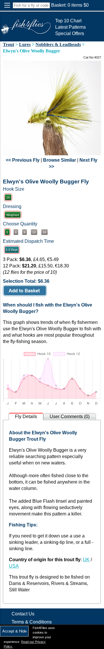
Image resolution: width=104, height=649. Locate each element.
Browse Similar (59, 160)
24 (44, 232)
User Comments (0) (70, 416)
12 (34, 232)
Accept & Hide (14, 631)
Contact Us (23, 613)
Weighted (12, 214)
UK (86, 559)
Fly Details (26, 416)
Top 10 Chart (68, 20)
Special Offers (69, 33)
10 (8, 197)
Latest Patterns (70, 27)
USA (14, 566)
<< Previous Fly (23, 160)
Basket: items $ (70, 5)
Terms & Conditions (32, 621)
